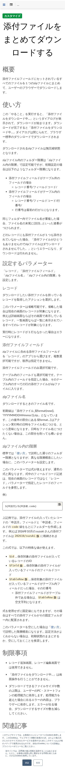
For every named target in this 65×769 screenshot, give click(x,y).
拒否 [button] (38, 762)
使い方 (21, 453)
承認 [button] (27, 762)
